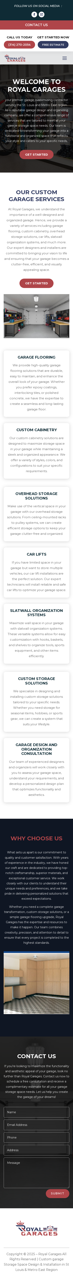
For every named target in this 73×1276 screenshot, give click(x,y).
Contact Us (36, 25)
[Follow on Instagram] (41, 14)
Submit (57, 1193)
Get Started (36, 154)
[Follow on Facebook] (34, 14)
